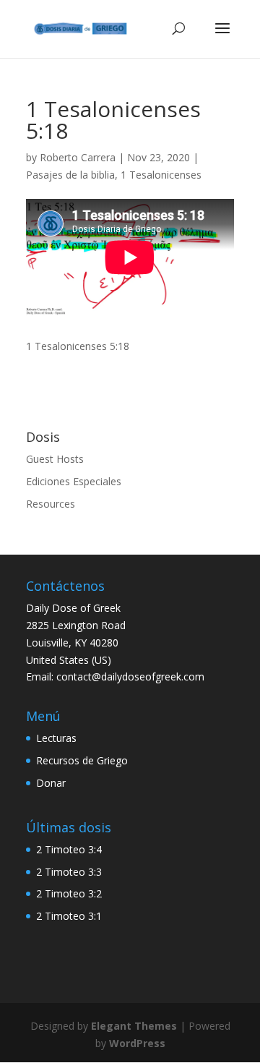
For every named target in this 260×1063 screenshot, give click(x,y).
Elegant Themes (134, 1026)
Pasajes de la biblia (70, 175)
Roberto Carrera (78, 157)
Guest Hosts (55, 459)
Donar (51, 783)
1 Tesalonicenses (161, 175)
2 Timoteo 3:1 (69, 916)
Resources (50, 504)
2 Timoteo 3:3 (69, 872)
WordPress (137, 1043)
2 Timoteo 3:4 (69, 849)
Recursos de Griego (82, 760)
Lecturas (56, 738)
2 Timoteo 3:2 (69, 893)
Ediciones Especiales (73, 481)
